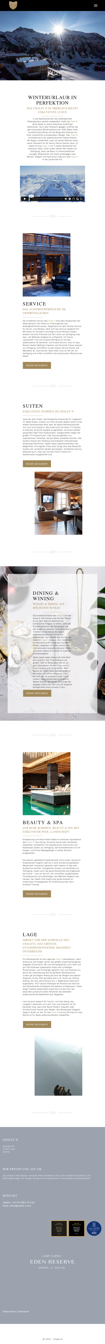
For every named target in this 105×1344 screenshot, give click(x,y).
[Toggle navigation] (95, 5)
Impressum (23, 1311)
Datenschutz (9, 1311)
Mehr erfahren (37, 365)
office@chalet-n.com (20, 1205)
